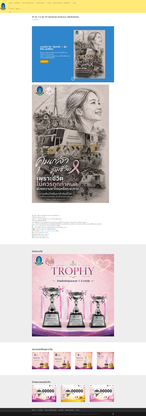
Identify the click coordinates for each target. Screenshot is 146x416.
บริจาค (74, 3)
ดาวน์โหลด (11, 8)
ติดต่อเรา (18, 8)
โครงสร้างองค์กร (40, 3)
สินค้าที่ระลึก (67, 3)
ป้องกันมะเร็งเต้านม (57, 3)
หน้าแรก (11, 3)
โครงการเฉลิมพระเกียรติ (27, 3)
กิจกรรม (49, 3)
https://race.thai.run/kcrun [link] (48, 231)
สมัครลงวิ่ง (44, 61)
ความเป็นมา (17, 3)
